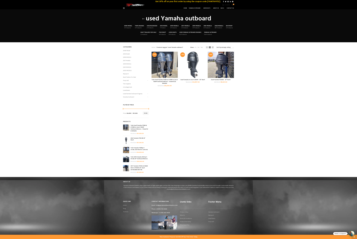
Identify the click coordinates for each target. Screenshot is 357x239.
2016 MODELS (127, 57)
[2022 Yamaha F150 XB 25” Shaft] (126, 140)
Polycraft (126, 80)
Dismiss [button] (354, 237)
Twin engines (127, 84)
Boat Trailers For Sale (129, 77)
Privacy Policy (184, 212)
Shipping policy (184, 225)
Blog (124, 208)
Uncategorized (127, 87)
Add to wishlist (176, 63)
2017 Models (126, 60)
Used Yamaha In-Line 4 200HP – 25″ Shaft (192, 80)
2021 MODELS (127, 67)
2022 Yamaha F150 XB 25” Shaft (138, 139)
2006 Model (126, 50)
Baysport (126, 74)
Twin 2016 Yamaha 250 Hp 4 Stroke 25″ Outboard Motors (139, 158)
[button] (351, 233)
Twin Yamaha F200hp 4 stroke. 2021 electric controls (139, 149)
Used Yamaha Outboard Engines (132, 94)
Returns (182, 215)
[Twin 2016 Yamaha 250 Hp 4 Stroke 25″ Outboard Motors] (126, 159)
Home (153, 47)
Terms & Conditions (186, 218)
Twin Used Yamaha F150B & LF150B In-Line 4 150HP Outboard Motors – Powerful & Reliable (139, 128)
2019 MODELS (127, 64)
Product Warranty (185, 221)
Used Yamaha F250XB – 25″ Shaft (221, 80)
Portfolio (125, 212)
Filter (145, 113)
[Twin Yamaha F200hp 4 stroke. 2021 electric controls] (126, 150)
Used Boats (126, 90)
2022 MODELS (127, 70)
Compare (176, 55)
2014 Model (126, 54)
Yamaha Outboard (128, 97)
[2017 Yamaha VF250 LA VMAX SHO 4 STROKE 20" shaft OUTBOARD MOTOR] (126, 169)
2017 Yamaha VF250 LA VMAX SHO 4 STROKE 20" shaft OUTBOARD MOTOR (139, 168)
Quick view (176, 59)
